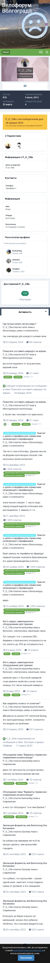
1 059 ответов (13, 469)
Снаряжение (9, 764)
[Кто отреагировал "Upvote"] (5, 424)
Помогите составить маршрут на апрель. (25, 351)
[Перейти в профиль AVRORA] (8, 261)
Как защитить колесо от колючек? (21, 703)
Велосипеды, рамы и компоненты (20, 330)
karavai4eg (17, 251)
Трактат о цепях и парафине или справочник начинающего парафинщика (24, 436)
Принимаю (26, 957)
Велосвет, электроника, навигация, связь (24, 631)
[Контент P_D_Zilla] (25, 85)
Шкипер (26, 831)
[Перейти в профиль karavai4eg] (8, 252)
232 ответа (37, 854)
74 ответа (32, 650)
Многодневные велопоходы (17, 358)
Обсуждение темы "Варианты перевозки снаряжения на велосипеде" (25, 756)
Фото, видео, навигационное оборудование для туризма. (18, 623)
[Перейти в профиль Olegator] (8, 270)
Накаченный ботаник (33, 706)
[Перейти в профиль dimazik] (19, 146)
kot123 (25, 354)
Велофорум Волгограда (17, 8)
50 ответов (35, 342)
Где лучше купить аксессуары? (19, 323)
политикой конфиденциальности (28, 950)
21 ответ (34, 373)
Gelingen (10, 385)
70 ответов (35, 779)
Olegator (16, 269)
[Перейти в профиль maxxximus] (8, 146)
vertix (24, 327)
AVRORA (16, 260)
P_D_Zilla (7, 327)
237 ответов (36, 729)
